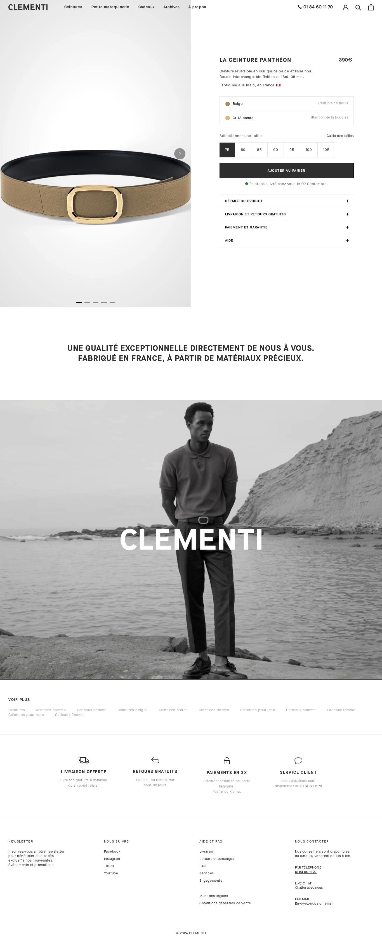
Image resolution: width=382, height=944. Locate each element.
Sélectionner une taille (241, 135)
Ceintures (73, 6)
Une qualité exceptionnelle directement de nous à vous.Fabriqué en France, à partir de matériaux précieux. (191, 353)
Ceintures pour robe (26, 714)
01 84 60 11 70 (318, 7)
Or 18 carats (290, 117)
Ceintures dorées (214, 710)
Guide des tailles (340, 135)
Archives (172, 6)
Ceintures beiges (132, 710)
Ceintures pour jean (257, 710)
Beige (290, 103)
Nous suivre (116, 841)
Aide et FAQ (211, 841)
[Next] (179, 153)
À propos (197, 6)
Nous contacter (312, 841)
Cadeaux (146, 6)
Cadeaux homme (92, 710)
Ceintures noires (173, 710)
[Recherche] (358, 7)
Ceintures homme (50, 710)
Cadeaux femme (341, 710)
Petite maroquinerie (110, 6)
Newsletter (20, 841)
